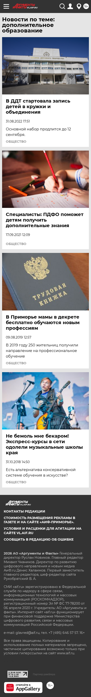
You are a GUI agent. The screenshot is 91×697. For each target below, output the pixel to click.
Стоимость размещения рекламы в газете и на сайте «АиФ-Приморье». (39, 520)
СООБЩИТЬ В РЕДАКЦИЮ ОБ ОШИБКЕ (39, 539)
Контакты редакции (24, 511)
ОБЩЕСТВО (16, 141)
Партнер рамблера (44, 674)
